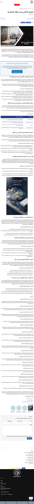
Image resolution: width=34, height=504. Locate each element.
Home (32, 8)
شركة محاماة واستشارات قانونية (29, 460)
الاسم (31, 421)
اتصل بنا (2, 482)
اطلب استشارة (17, 4)
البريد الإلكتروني (19, 421)
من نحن (1, 485)
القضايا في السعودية (23, 22)
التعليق (31, 424)
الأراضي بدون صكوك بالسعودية (11, 51)
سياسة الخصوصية (3, 486)
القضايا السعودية (29, 8)
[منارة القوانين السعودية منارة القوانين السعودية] (31, 2)
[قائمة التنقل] (2, 2)
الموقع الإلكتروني (10, 421)
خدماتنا (1, 480)
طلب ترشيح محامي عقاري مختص (17, 72)
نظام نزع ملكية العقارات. (29, 398)
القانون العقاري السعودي (28, 22)
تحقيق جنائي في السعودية (30, 457)
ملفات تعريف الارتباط (3, 483)
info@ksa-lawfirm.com (4, 494)
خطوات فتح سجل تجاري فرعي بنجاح (29, 452)
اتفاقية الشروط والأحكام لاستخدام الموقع (6, 488)
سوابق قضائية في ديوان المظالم (29, 454)
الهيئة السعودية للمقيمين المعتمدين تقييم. (27, 401)
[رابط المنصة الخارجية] (17, 499)
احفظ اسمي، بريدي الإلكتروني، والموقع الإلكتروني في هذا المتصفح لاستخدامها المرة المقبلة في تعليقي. (19, 436)
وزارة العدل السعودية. (30, 400)
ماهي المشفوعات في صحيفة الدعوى (29, 462)
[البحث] (1, 448)
